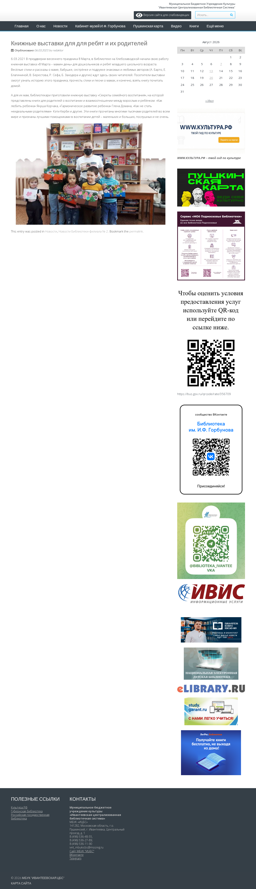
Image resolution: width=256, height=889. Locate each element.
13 (211, 71)
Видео (176, 26)
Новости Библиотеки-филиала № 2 (83, 231)
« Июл (209, 101)
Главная (22, 26)
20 (211, 78)
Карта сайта (21, 883)
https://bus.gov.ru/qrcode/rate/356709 (204, 394)
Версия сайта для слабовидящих (166, 15)
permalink (136, 231)
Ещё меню (215, 26)
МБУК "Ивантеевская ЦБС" (43, 878)
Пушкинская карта (148, 26)
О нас (41, 26)
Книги (194, 26)
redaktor (58, 50)
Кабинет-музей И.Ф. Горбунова (100, 26)
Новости (60, 26)
